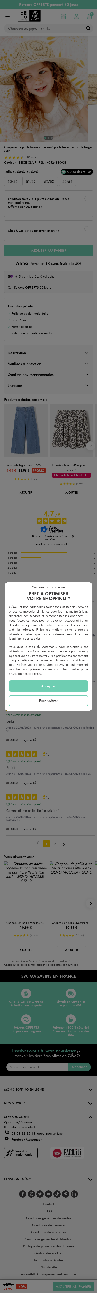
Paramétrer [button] (39, 656)
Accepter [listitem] (48, 686)
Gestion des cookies (25, 673)
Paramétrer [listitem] (48, 700)
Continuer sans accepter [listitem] (48, 587)
